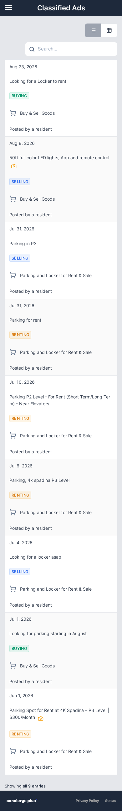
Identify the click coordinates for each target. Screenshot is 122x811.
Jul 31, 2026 (21, 228)
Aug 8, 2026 (22, 143)
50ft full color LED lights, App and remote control (59, 157)
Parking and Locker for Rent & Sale (55, 275)
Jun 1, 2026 (21, 695)
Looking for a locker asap (35, 557)
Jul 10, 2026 (22, 382)
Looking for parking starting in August (48, 633)
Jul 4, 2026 (21, 542)
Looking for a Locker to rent (37, 81)
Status (110, 800)
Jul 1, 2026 (20, 619)
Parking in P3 (23, 243)
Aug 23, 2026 (23, 66)
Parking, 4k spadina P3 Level (39, 480)
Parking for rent (25, 320)
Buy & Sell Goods (37, 113)
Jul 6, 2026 (21, 465)
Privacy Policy (87, 800)
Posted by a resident (30, 129)
